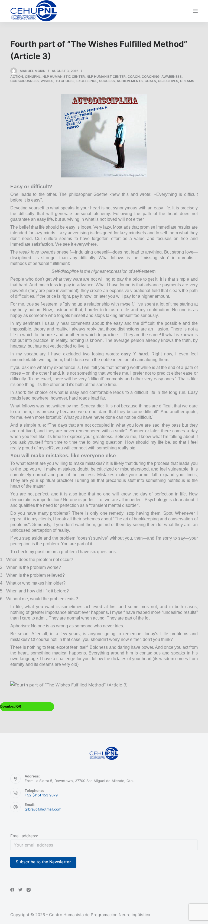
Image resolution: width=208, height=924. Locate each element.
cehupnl (33, 76)
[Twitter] (20, 890)
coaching (151, 76)
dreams (187, 81)
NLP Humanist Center (106, 76)
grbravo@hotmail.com (43, 809)
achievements (130, 81)
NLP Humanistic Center (64, 76)
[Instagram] (29, 890)
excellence (86, 81)
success (107, 81)
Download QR (10, 706)
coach (134, 76)
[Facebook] (12, 890)
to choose (64, 81)
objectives (168, 81)
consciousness (24, 81)
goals (150, 81)
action (16, 76)
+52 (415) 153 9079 (41, 795)
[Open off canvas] (195, 10)
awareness (171, 76)
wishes (47, 81)
